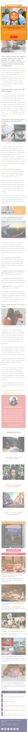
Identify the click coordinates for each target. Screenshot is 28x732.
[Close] (26, 7)
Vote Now (14, 37)
